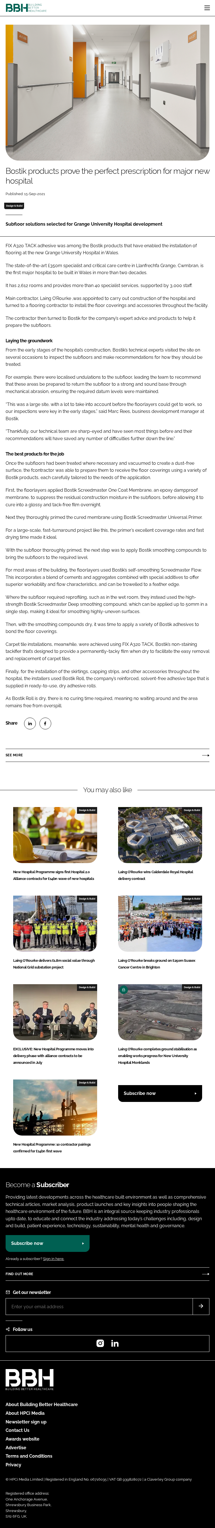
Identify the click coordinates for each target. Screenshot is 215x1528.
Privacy (13, 1464)
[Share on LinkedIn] (30, 723)
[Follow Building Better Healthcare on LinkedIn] (114, 1345)
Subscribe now (140, 1093)
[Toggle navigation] (207, 8)
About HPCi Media (25, 1413)
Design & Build (14, 205)
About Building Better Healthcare (42, 1404)
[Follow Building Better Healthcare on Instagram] (100, 1345)
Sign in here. (53, 1259)
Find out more (19, 1274)
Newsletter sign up (26, 1422)
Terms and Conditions (29, 1456)
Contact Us (17, 1430)
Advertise (16, 1447)
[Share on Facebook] (45, 723)
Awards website (22, 1439)
